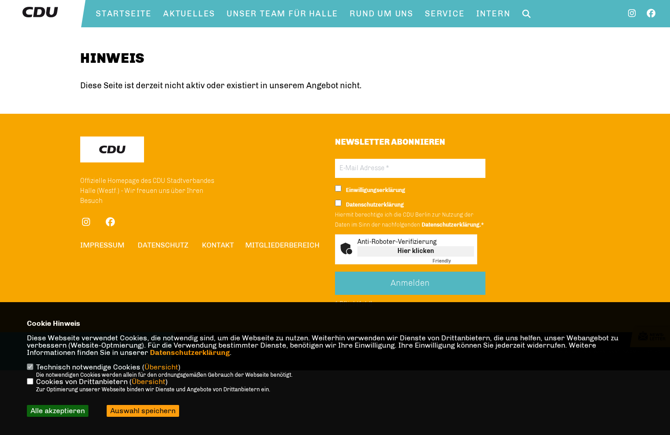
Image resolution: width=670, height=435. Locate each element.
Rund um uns (381, 14)
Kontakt (218, 245)
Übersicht (161, 367)
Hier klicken (415, 251)
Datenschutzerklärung (190, 352)
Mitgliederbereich (282, 245)
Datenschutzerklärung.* (453, 225)
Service (445, 14)
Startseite (124, 14)
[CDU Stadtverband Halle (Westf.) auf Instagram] (86, 223)
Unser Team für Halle (282, 14)
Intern (493, 14)
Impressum (102, 245)
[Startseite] (112, 149)
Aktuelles (189, 14)
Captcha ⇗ (453, 261)
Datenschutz (163, 245)
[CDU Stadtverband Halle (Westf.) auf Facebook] (110, 223)
